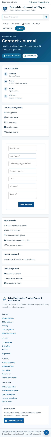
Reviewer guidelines (9, 398)
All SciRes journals (9, 333)
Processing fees (8, 366)
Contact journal (44, 2)
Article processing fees (15, 235)
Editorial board (12, 117)
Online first (6, 346)
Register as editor (13, 273)
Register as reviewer (14, 278)
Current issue (10, 122)
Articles (27, 24)
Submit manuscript (9, 378)
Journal (16, 24)
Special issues (7, 402)
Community (9, 28)
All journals (33, 2)
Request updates (15, 420)
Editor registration (9, 387)
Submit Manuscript (12, 56)
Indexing (5, 326)
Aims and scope (8, 318)
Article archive (12, 127)
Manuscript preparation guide (18, 240)
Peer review (6, 370)
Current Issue (31, 56)
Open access (6, 374)
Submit (21, 28)
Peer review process (14, 245)
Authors (37, 24)
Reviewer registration (10, 390)
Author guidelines (13, 230)
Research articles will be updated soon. (19, 259)
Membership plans (13, 283)
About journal (11, 112)
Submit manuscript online (16, 225)
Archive (5, 350)
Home (7, 24)
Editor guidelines (8, 394)
